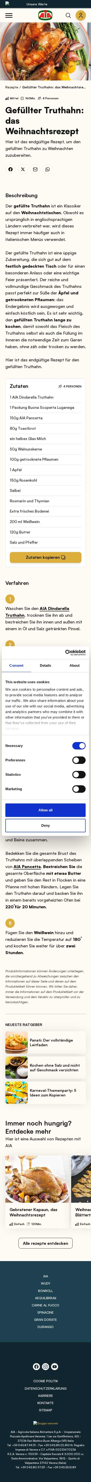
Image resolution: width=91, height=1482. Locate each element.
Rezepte (11, 87)
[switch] (79, 760)
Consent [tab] (16, 665)
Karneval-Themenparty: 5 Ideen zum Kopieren (53, 1092)
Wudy (45, 1283)
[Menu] (9, 15)
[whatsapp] (47, 169)
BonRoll (45, 1291)
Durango (46, 1327)
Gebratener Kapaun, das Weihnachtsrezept (33, 1212)
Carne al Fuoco (45, 1305)
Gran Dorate (45, 1320)
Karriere (45, 1396)
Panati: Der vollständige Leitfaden (51, 1042)
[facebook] (10, 169)
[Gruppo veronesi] (45, 1425)
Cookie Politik (45, 1381)
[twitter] (23, 169)
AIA (45, 1276)
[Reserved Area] (81, 15)
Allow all (45, 810)
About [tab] (75, 665)
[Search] (68, 15)
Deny (45, 825)
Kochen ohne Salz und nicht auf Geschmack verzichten (55, 1067)
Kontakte (45, 1403)
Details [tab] (45, 665)
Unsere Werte (37, 4)
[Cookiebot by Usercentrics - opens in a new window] (65, 653)
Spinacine (45, 1312)
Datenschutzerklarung (45, 1388)
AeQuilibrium (45, 1298)
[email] (35, 169)
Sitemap (45, 1410)
